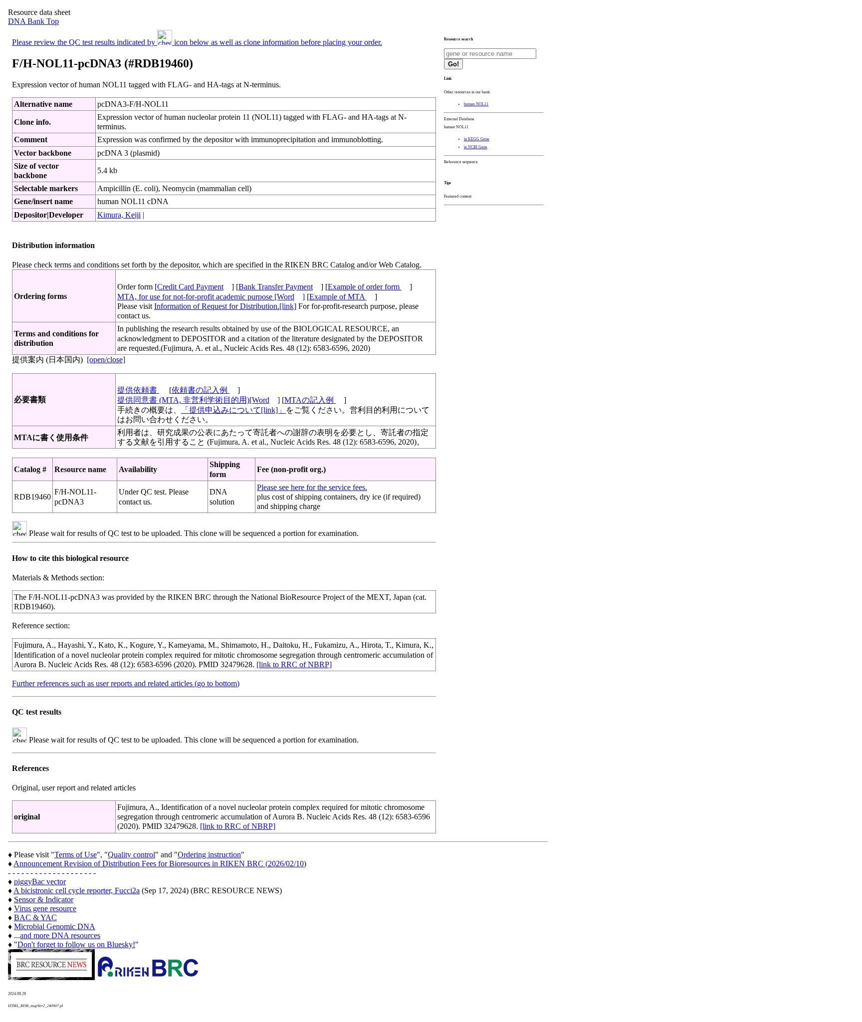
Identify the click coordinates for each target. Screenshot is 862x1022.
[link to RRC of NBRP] (294, 664)
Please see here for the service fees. (312, 487)
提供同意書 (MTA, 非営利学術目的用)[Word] (198, 400)
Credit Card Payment (190, 286)
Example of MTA (338, 296)
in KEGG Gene (476, 139)
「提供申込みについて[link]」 (233, 410)
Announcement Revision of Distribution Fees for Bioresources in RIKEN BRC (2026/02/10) (159, 863)
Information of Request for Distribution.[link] (225, 306)
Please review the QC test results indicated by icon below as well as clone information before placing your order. (197, 42)
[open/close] (106, 359)
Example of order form (365, 286)
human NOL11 (476, 104)
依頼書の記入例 (200, 390)
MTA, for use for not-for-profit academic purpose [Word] (211, 296)
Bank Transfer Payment (275, 286)
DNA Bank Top (33, 21)
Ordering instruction (209, 854)
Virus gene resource (45, 908)
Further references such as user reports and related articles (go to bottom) (125, 683)
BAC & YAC (35, 917)
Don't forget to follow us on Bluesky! (76, 944)
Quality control (131, 854)
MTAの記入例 (310, 400)
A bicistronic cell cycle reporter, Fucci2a (76, 890)
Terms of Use (75, 854)
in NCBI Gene (475, 147)
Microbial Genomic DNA (54, 926)
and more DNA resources (60, 935)
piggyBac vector (40, 881)
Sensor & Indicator (43, 899)
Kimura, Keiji (119, 215)
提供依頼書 (138, 390)
